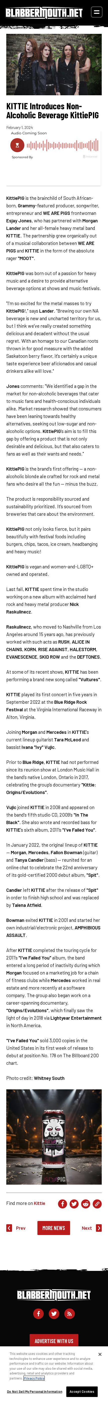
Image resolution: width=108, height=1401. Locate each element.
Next (87, 1228)
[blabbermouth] (44, 17)
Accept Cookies (82, 1391)
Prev (21, 1228)
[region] (54, 1373)
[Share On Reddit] (85, 1203)
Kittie (39, 1203)
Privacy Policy (34, 1378)
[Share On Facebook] (62, 1203)
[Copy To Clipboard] (97, 1203)
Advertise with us (54, 1341)
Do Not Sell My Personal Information (34, 1391)
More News (53, 1227)
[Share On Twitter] (74, 1203)
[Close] (99, 1354)
